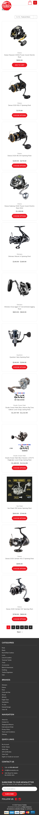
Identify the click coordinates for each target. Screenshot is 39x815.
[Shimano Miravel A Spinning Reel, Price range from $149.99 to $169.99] (19, 237)
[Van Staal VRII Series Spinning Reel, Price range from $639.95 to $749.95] (19, 489)
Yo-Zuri (4, 705)
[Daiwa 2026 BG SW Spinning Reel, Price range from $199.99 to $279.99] (19, 136)
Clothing (4, 670)
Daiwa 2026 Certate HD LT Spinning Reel (19, 559)
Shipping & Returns (8, 724)
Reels (3, 650)
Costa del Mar (6, 692)
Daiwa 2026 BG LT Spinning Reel (19, 105)
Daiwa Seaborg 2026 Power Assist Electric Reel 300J (19, 207)
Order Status (6, 747)
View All (4, 709)
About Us (5, 720)
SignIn (4, 757)
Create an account (13, 757)
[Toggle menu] (35, 3)
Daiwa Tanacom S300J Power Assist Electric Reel (19, 56)
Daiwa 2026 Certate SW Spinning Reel (19, 609)
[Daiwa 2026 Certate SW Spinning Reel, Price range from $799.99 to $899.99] (19, 590)
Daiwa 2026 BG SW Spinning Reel (20, 156)
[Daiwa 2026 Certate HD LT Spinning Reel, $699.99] (19, 539)
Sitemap (4, 734)
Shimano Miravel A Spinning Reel (19, 256)
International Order (7, 727)
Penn (3, 690)
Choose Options (19, 115)
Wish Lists (5, 749)
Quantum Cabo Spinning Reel (19, 357)
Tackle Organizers (7, 672)
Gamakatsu (5, 702)
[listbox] (29, 17)
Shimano (4, 685)
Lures (3, 655)
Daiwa (4, 687)
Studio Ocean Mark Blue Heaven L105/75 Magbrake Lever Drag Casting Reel (19, 459)
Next (19, 632)
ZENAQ (4, 697)
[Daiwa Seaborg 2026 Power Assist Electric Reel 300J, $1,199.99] (19, 187)
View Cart (5, 754)
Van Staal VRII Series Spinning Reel (19, 508)
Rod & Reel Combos (8, 653)
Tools (3, 662)
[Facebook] (16, 799)
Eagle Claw (5, 700)
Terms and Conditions (8, 732)
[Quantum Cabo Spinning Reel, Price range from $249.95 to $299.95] (19, 338)
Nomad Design (6, 707)
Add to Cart (19, 65)
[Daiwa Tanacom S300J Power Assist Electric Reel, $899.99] (19, 35)
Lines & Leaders (7, 658)
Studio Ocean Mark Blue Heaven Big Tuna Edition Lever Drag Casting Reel (19, 409)
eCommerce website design (16, 809)
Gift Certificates (6, 752)
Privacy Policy (6, 729)
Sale (3, 675)
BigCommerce (26, 807)
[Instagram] (20, 799)
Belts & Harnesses (7, 667)
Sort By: (18, 17)
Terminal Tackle (6, 660)
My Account (5, 744)
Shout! (4, 695)
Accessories (5, 665)
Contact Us (5, 722)
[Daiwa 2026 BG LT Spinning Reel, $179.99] (19, 86)
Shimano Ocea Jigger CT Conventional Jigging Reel (19, 308)
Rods (3, 648)
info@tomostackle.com (11, 770)
